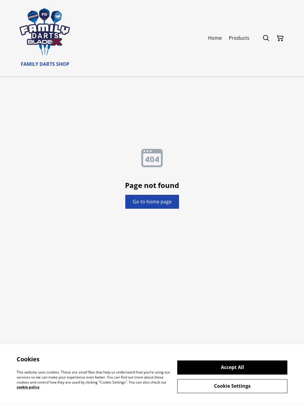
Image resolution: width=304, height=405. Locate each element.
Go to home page (152, 201)
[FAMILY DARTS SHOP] (45, 32)
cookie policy (28, 387)
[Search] (266, 38)
